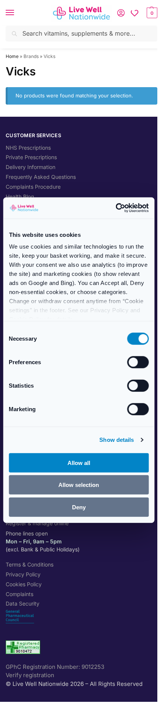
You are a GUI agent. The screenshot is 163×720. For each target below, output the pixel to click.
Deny (79, 507)
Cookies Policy (24, 584)
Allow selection (78, 485)
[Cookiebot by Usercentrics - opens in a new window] (115, 208)
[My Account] (120, 12)
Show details (116, 440)
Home (12, 56)
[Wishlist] (134, 12)
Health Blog (20, 196)
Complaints (19, 594)
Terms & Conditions (29, 564)
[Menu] (17, 13)
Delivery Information (30, 167)
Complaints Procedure (33, 186)
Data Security (22, 603)
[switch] (138, 362)
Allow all (78, 462)
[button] (151, 13)
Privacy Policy (23, 574)
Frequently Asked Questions (41, 177)
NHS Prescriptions (28, 147)
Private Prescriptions (31, 157)
